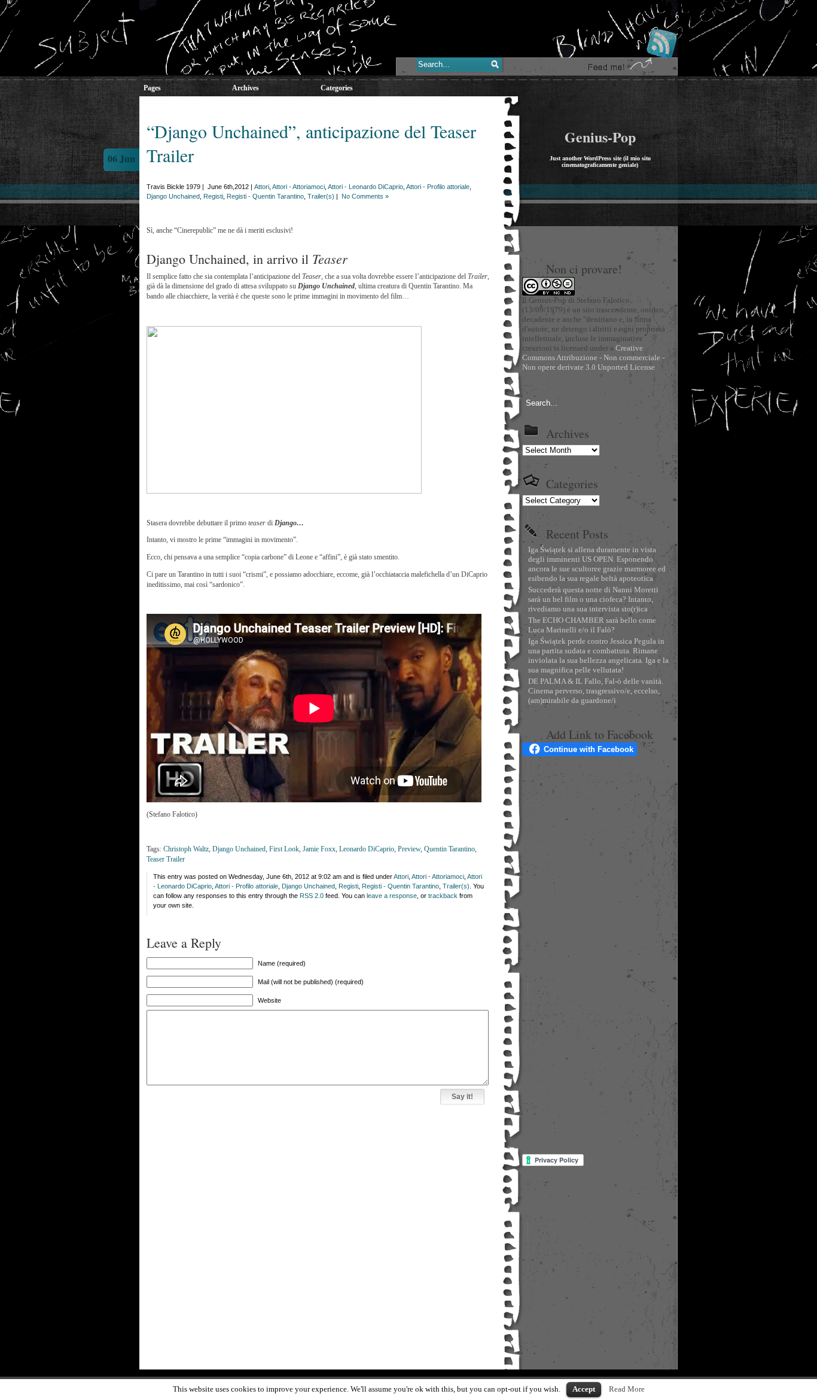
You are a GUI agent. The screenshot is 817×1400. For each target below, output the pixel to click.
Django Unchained (173, 196)
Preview (409, 849)
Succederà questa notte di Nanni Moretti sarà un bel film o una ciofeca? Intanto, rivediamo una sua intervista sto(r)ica (593, 599)
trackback (443, 895)
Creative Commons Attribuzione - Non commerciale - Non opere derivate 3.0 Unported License (593, 357)
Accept (583, 1388)
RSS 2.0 (312, 895)
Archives (245, 88)
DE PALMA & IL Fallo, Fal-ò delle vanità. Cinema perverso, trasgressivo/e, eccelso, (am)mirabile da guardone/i (595, 691)
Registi (213, 196)
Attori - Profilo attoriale (438, 186)
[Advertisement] (669, 852)
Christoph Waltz (186, 849)
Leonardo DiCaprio (366, 849)
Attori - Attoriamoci (298, 186)
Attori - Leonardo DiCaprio (365, 186)
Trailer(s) (320, 196)
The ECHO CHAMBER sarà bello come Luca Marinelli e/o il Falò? (592, 625)
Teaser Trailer (166, 859)
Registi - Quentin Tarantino (265, 196)
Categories (337, 88)
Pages (152, 88)
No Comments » (365, 196)
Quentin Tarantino (449, 849)
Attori (261, 186)
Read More (627, 1388)
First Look (284, 849)
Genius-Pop (600, 136)
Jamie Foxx (319, 849)
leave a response (392, 895)
